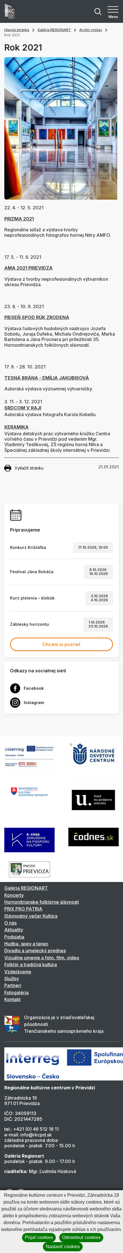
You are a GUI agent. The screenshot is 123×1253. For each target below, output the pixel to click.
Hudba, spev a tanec (26, 944)
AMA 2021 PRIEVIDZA (28, 268)
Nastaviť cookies (63, 1246)
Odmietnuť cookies (81, 1237)
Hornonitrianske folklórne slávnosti (41, 902)
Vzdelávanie (17, 972)
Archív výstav (90, 30)
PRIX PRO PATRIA (23, 909)
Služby (11, 978)
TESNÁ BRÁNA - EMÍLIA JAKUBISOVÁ (46, 378)
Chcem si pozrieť (61, 644)
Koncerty (14, 895)
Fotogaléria (16, 992)
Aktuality (13, 930)
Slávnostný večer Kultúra (30, 916)
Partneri (12, 985)
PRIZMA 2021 (19, 219)
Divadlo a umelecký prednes (35, 950)
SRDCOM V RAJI (22, 408)
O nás (10, 923)
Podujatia (14, 937)
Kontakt (12, 999)
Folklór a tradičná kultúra (30, 964)
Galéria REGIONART (54, 30)
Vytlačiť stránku (29, 468)
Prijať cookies (39, 1237)
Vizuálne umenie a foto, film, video (41, 958)
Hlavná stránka (16, 30)
